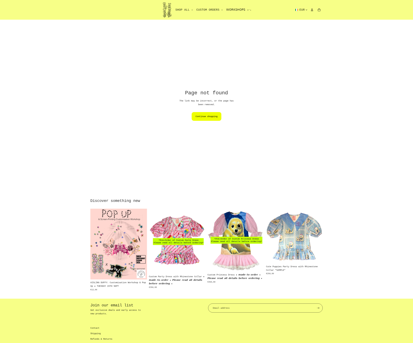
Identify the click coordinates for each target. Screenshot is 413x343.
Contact (94, 328)
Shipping (95, 333)
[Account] (312, 9)
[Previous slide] (154, 241)
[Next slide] (201, 241)
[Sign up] (318, 308)
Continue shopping (206, 116)
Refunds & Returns (101, 339)
